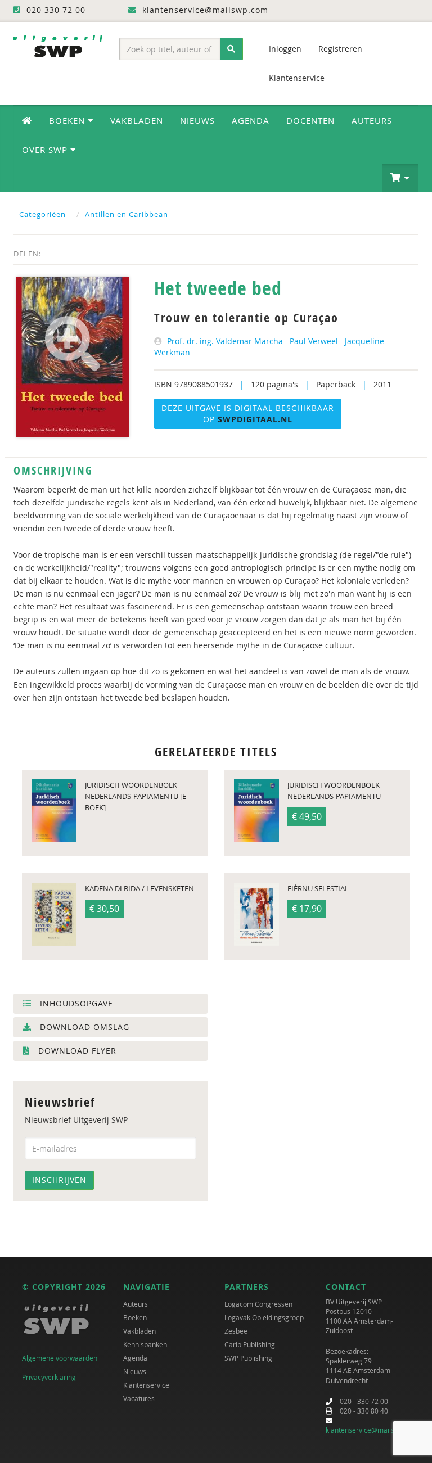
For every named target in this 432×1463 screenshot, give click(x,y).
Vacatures (139, 1398)
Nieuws (197, 120)
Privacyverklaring (49, 1376)
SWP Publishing (248, 1357)
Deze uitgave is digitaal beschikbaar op (247, 414)
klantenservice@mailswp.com (372, 1429)
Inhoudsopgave (75, 1003)
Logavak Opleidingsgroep (264, 1317)
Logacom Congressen (258, 1303)
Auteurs (372, 120)
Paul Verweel (314, 341)
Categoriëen (42, 214)
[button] (400, 178)
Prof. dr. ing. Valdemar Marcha (225, 341)
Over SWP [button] (46, 149)
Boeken (135, 1317)
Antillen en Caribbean (126, 214)
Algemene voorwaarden (59, 1357)
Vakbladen (136, 120)
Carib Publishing (249, 1344)
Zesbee (236, 1330)
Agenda (250, 120)
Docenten (310, 120)
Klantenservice (297, 78)
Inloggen (285, 48)
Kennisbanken (145, 1344)
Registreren (340, 48)
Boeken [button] (68, 120)
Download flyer (75, 1050)
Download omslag (83, 1027)
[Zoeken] (231, 49)
